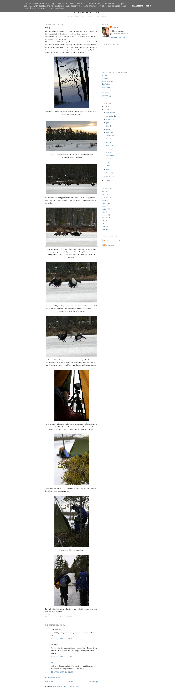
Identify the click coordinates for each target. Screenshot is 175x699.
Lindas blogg (106, 90)
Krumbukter (106, 84)
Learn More (137, 6)
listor (103, 229)
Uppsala (108, 165)
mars (108, 169)
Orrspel (48, 27)
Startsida (72, 681)
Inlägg (107, 240)
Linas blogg (106, 87)
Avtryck (104, 75)
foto (57, 616)
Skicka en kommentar (52, 677)
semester (104, 215)
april (108, 132)
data (103, 223)
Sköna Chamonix (112, 159)
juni (108, 126)
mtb (103, 191)
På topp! (108, 162)
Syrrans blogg (106, 95)
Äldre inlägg (93, 681)
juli (107, 122)
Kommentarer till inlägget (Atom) (68, 686)
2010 (106, 106)
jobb (103, 206)
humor (104, 226)
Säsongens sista (111, 135)
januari (109, 176)
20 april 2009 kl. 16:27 (62, 639)
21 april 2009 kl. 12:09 (62, 672)
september (110, 116)
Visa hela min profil (118, 37)
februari (109, 173)
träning (104, 209)
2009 (106, 109)
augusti (109, 119)
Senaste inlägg (50, 681)
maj (107, 129)
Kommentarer (109, 245)
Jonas (115, 27)
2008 (106, 180)
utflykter (70, 616)
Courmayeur (110, 149)
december (109, 112)
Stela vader (109, 152)
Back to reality (111, 145)
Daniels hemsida (107, 81)
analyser (104, 217)
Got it (148, 6)
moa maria (105, 92)
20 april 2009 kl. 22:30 (62, 656)
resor (103, 200)
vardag (104, 203)
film (103, 220)
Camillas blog (106, 78)
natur (62, 616)
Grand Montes (111, 155)
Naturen (108, 142)
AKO (52, 662)
